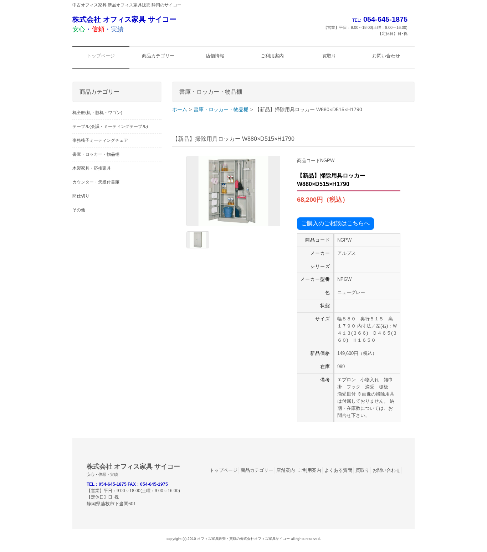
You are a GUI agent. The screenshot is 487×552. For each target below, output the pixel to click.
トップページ (223, 470)
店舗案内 (285, 470)
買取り (362, 470)
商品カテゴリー (257, 470)
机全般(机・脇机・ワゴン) (97, 112)
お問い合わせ (386, 470)
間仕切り (80, 196)
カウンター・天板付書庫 (95, 182)
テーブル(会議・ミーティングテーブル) (110, 126)
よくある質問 (338, 470)
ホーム (179, 109)
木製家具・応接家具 (91, 168)
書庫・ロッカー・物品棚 (221, 109)
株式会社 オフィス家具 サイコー (124, 24)
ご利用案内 (309, 470)
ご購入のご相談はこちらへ (335, 223)
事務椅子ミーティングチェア (100, 140)
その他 (78, 209)
